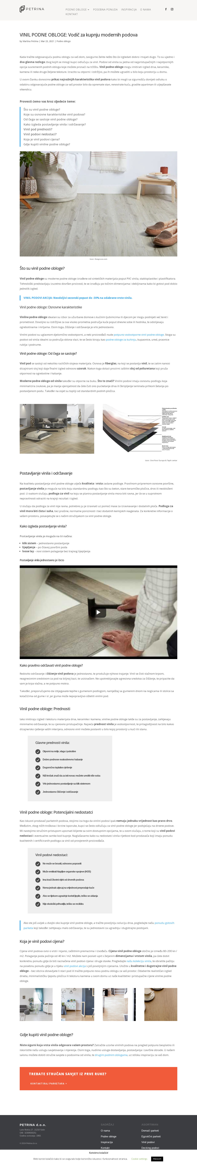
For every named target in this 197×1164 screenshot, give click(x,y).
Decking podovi (150, 1147)
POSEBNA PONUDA (105, 9)
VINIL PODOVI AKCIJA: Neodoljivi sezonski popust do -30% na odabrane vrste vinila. (78, 298)
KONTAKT (72, 14)
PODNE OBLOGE (76, 9)
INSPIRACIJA (129, 9)
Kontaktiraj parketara (47, 1083)
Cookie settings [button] (139, 1158)
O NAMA (145, 9)
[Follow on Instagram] (172, 9)
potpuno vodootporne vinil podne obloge (139, 334)
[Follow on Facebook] (165, 9)
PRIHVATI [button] (157, 1159)
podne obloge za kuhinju (121, 339)
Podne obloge (63, 41)
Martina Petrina (30, 41)
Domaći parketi (150, 1130)
